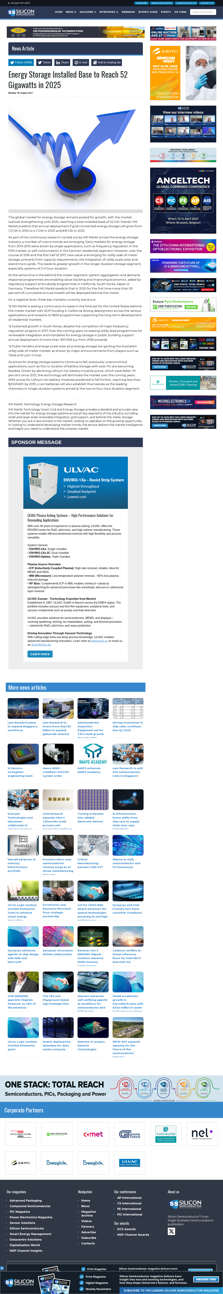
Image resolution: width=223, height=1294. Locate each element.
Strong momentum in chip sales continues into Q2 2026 (128, 726)
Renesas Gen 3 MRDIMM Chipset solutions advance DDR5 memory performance (90, 958)
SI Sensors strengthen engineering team (20, 772)
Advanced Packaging (26, 1200)
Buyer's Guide (148, 11)
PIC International (129, 1214)
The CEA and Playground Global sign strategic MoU (56, 999)
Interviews (107, 11)
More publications (162, 3)
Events (166, 11)
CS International (129, 1203)
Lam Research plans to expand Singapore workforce (22, 726)
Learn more (40, 654)
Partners (87, 1226)
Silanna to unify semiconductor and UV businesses (126, 863)
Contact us (207, 3)
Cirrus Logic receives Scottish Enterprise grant (22, 1045)
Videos (86, 1221)
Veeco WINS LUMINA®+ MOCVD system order (56, 772)
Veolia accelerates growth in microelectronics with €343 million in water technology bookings (128, 1003)
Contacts (88, 1243)
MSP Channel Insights (26, 1250)
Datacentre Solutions (26, 1239)
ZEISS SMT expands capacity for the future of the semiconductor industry (126, 1049)
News (70, 11)
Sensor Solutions (22, 1223)
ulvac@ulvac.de (41, 644)
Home (58, 11)
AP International (129, 1197)
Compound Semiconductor (30, 1206)
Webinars (128, 11)
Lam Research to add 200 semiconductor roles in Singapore (128, 772)
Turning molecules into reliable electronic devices (91, 817)
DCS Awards (126, 1229)
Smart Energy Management (30, 1234)
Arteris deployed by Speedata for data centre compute (57, 1045)
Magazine (87, 11)
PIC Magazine (20, 1211)
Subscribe (141, 3)
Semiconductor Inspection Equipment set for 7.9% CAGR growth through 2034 (91, 730)
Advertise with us (186, 3)
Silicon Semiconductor (27, 1228)
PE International (129, 1209)
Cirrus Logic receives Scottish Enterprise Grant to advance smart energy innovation (22, 912)
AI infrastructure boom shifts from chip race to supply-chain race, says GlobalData (126, 821)
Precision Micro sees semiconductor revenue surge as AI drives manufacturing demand (58, 867)
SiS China (180, 11)
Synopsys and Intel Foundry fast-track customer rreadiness (127, 908)
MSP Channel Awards (133, 1234)
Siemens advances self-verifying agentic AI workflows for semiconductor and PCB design (92, 1003)
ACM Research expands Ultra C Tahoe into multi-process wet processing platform (57, 821)
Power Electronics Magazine (31, 1217)
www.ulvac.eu (99, 640)
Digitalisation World (25, 1245)
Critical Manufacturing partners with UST (90, 863)
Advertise (88, 1232)
